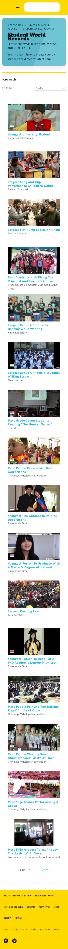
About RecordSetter (17, 896)
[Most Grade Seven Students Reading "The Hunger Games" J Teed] (34, 403)
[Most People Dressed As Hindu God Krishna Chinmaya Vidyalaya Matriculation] (34, 451)
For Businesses (13, 907)
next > (45, 870)
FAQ (56, 907)
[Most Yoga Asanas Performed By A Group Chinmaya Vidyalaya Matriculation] (34, 784)
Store (7, 918)
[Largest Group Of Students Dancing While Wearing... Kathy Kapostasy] (34, 308)
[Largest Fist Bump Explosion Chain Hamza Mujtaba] (34, 212)
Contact (45, 907)
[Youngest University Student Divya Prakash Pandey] (34, 117)
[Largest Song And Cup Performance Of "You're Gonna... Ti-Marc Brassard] (34, 165)
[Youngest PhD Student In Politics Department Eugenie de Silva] (34, 498)
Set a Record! (44, 896)
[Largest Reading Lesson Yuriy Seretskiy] (34, 594)
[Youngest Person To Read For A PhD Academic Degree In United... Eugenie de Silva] (34, 641)
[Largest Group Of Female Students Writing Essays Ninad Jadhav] (34, 355)
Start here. (44, 59)
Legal (18, 918)
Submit (31, 907)
